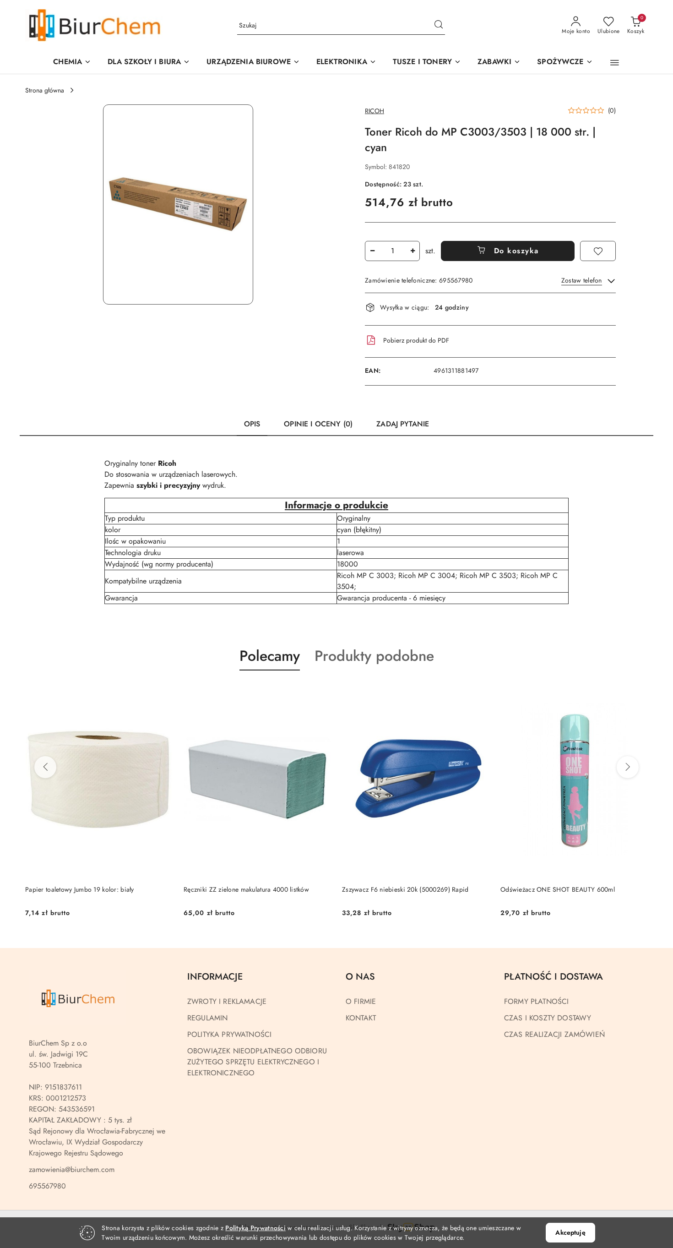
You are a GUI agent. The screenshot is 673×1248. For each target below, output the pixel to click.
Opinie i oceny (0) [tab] (318, 424)
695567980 (47, 1186)
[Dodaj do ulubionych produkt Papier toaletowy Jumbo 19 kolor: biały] (162, 692)
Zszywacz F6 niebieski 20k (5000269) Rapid (405, 889)
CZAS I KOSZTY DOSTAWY (547, 1018)
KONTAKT (361, 1018)
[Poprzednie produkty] (45, 767)
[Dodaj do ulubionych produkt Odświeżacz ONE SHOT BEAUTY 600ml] (637, 692)
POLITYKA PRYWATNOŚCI (229, 1034)
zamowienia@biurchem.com (71, 1169)
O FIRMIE (361, 1001)
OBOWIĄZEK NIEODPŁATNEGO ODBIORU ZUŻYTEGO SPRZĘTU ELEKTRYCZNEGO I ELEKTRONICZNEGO (257, 1062)
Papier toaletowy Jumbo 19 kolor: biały (79, 889)
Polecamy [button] (269, 655)
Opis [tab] (252, 424)
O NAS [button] (360, 976)
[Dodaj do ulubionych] (598, 251)
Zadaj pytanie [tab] (402, 424)
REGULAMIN (207, 1018)
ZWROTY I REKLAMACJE (226, 1001)
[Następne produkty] (627, 767)
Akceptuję (570, 1232)
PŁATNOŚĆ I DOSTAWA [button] (553, 976)
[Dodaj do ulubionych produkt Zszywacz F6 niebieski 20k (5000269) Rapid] (479, 692)
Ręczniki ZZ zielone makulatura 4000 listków (246, 889)
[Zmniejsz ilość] (372, 251)
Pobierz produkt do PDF (416, 340)
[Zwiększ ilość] (412, 251)
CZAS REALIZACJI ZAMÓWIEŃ (554, 1034)
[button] (253, 62)
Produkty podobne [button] (374, 655)
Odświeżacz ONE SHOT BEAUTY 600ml (557, 889)
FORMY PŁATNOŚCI (536, 1001)
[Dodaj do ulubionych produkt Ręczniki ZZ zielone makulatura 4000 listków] (320, 692)
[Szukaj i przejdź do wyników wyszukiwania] (438, 26)
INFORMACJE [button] (215, 976)
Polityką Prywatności (255, 1227)
